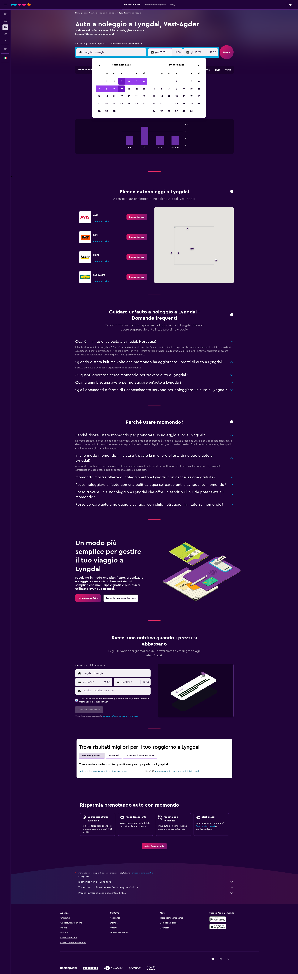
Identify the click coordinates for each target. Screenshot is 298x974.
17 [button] (121, 96)
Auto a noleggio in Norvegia (103, 13)
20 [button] (143, 96)
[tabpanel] (154, 139)
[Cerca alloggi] (5, 21)
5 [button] (136, 81)
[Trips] (5, 49)
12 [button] (136, 89)
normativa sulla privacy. (128, 716)
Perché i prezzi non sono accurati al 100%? (102, 893)
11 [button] (129, 89)
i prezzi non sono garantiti (142, 873)
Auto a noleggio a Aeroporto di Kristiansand (177, 771)
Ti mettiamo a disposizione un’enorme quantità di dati (108, 887)
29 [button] (106, 111)
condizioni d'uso (110, 716)
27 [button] (144, 103)
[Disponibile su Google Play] (217, 919)
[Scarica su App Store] (217, 926)
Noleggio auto (81, 13)
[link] (136, 217)
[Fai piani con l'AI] (5, 40)
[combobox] (90, 43)
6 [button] (144, 81)
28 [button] (99, 111)
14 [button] (99, 96)
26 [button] (136, 103)
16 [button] (114, 96)
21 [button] (99, 103)
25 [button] (129, 103)
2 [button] (114, 81)
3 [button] (121, 81)
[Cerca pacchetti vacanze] (5, 34)
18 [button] (129, 96)
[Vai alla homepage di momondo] (21, 4)
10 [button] (121, 89)
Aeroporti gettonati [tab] (92, 756)
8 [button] (106, 89)
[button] (5, 4)
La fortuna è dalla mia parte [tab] (140, 756)
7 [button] (99, 89)
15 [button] (107, 96)
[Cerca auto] (5, 27)
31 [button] (191, 111)
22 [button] (106, 103)
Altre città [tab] (114, 756)
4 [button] (129, 81)
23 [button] (114, 103)
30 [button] (114, 111)
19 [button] (136, 96)
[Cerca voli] (5, 14)
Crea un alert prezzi (205, 826)
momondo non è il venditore (94, 882)
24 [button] (121, 103)
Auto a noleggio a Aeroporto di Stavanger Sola (103, 771)
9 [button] (114, 89)
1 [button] (106, 81)
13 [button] (144, 89)
